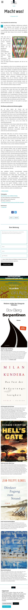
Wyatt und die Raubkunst (6, 570)
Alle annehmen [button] (6, 606)
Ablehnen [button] (16, 603)
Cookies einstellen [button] (7, 603)
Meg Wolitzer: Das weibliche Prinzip (9, 195)
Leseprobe (4, 207)
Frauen (16, 217)
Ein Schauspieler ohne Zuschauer (7, 406)
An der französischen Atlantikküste (8, 521)
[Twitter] (15, 212)
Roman (14, 6)
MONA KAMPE (5, 191)
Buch (11, 217)
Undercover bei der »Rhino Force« (7, 463)
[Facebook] (12, 212)
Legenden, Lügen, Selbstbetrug (7, 348)
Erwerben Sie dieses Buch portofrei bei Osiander (13, 202)
